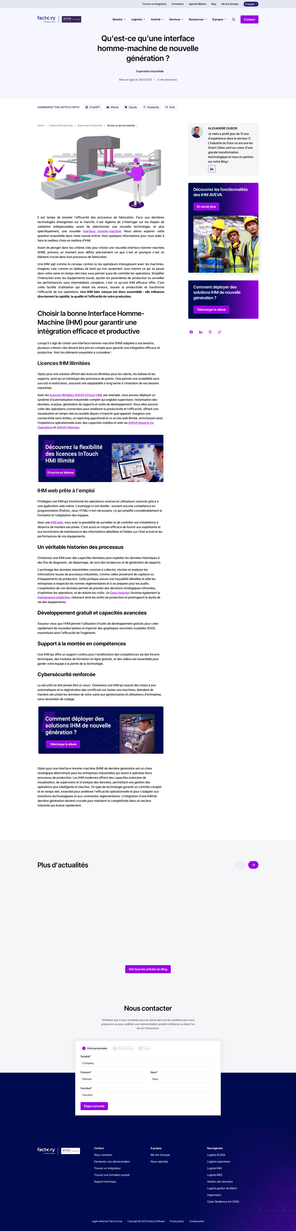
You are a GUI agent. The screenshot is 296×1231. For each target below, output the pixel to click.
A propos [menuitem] (156, 1148)
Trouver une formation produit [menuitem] (112, 1175)
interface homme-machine (102, 231)
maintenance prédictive (54, 597)
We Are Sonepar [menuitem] (229, 3)
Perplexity (153, 107)
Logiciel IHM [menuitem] (214, 1168)
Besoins (117, 19)
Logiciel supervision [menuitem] (218, 1161)
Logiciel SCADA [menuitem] (216, 1155)
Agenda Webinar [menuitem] (197, 3)
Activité (156, 19)
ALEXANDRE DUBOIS (222, 128)
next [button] (253, 865)
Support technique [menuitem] (105, 1181)
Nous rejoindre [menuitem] (159, 1161)
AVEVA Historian (68, 427)
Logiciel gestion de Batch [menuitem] (222, 1188)
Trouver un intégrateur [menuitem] (154, 3)
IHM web (57, 522)
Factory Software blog (60, 125)
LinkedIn (211, 168)
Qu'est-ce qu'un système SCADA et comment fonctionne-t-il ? (66, 932)
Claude (133, 107)
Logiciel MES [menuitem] (214, 1175)
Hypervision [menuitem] (214, 1195)
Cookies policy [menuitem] (196, 1221)
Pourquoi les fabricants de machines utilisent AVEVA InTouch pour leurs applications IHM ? (142, 935)
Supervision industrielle (150, 71)
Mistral (114, 107)
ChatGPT (94, 107)
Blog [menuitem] (213, 3)
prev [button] (240, 865)
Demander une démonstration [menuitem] (112, 1161)
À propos (217, 19)
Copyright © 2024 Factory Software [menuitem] (146, 1221)
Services (174, 19)
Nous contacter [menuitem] (103, 1155)
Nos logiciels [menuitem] (215, 1148)
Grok (172, 107)
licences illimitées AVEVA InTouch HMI (76, 395)
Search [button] (233, 19)
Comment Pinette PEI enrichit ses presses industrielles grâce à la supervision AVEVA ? (211, 932)
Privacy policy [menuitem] (177, 1221)
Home (41, 125)
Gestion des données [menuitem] (220, 1181)
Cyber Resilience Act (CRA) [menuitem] (223, 1201)
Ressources (196, 19)
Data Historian (120, 593)
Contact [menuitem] (99, 1148)
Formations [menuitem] (178, 3)
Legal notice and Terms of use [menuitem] (107, 1221)
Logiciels (136, 19)
